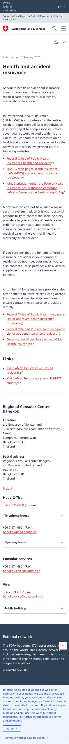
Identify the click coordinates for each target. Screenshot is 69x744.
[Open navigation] (63, 28)
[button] (63, 646)
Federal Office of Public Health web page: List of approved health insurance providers (36, 318)
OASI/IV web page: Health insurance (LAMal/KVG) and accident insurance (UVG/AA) (32, 173)
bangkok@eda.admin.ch (20, 532)
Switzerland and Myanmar (28, 29)
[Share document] (64, 42)
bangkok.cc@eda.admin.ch (21, 571)
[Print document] (56, 42)
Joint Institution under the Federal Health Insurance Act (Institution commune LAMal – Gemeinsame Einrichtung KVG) (36, 187)
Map (6, 488)
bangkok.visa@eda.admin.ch (23, 596)
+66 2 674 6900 (13, 505)
